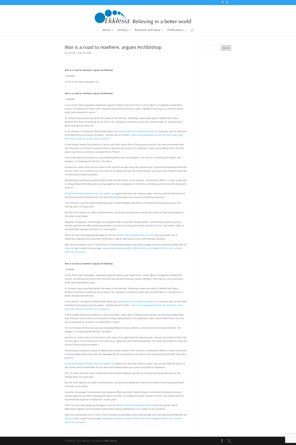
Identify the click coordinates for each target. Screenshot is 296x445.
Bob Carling (111, 440)
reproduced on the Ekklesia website (136, 131)
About (107, 30)
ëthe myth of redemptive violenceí (136, 235)
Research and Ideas (147, 30)
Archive (72, 52)
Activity (123, 30)
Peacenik (69, 248)
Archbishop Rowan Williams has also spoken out (90, 193)
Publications (175, 30)
